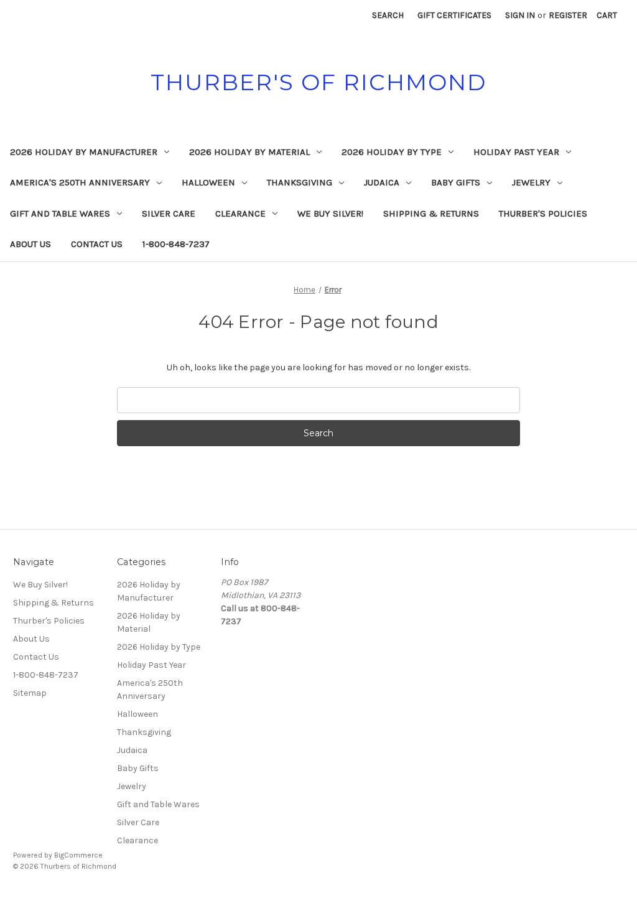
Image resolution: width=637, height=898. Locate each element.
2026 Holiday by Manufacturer (83, 151)
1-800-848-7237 (176, 244)
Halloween (208, 182)
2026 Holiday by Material (249, 151)
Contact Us (97, 244)
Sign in (520, 15)
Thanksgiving (299, 182)
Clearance (240, 213)
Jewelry (531, 182)
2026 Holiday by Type (392, 151)
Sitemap (30, 693)
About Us (30, 244)
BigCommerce (78, 855)
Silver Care (168, 213)
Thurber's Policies (543, 213)
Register (568, 15)
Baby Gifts (455, 182)
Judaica (381, 182)
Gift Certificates (454, 15)
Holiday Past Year (516, 151)
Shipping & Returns (431, 213)
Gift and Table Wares (60, 213)
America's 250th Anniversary (80, 182)
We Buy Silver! (330, 213)
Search (388, 15)
